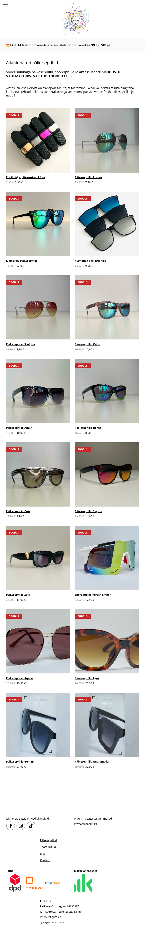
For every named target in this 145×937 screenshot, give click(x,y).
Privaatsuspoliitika (85, 824)
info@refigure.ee (50, 917)
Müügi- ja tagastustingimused (93, 818)
